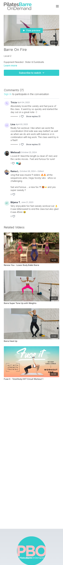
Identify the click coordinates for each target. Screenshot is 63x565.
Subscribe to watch (30, 72)
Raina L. (15, 171)
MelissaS (15, 152)
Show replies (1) (33, 116)
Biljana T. (16, 202)
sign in (7, 94)
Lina (13, 124)
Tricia (14, 102)
